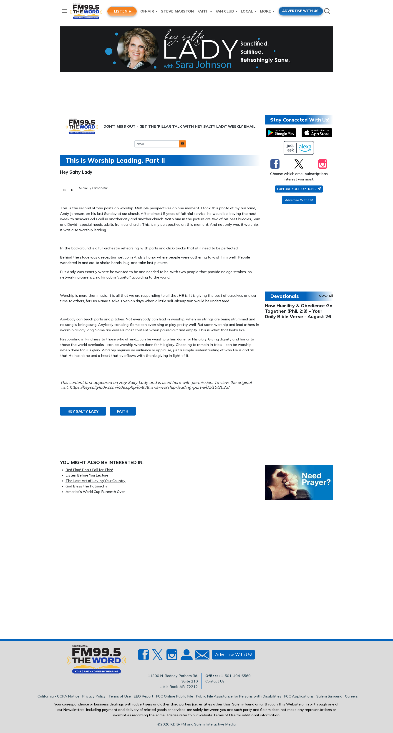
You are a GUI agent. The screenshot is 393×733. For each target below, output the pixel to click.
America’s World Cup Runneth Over (95, 491)
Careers (351, 696)
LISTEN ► (123, 11)
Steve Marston (177, 11)
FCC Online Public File (174, 696)
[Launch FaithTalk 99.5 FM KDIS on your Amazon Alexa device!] (299, 148)
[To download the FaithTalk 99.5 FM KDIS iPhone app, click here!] (317, 132)
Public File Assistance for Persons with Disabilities (238, 696)
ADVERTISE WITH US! (300, 11)
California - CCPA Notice (58, 696)
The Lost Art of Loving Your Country (96, 480)
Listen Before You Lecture (87, 475)
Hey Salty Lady (76, 172)
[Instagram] (322, 164)
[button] (182, 143)
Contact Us (214, 681)
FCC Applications (299, 696)
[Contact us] (200, 656)
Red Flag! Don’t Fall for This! (89, 469)
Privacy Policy (94, 696)
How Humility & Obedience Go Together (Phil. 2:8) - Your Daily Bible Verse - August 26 (299, 311)
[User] (186, 657)
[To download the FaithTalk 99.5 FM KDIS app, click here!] (281, 132)
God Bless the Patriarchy (86, 486)
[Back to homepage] (94, 661)
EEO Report (143, 696)
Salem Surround (329, 696)
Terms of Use (119, 696)
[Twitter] (299, 164)
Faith (122, 411)
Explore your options (297, 189)
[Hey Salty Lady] (196, 49)
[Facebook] (275, 164)
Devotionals (284, 296)
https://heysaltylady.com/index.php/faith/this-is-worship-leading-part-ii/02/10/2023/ (149, 387)
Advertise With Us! (299, 200)
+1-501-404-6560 (235, 675)
